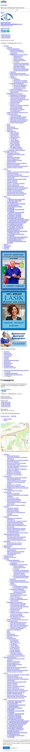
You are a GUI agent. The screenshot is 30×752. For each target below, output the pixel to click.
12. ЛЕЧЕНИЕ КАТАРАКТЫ (15, 224)
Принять (6, 747)
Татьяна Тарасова (15, 144)
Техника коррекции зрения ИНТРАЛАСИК (14, 161)
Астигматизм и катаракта (14, 499)
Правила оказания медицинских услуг (17, 112)
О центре (6, 46)
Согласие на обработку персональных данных (19, 87)
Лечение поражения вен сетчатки (16, 528)
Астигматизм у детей (13, 498)
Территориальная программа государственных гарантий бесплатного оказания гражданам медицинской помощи (19, 99)
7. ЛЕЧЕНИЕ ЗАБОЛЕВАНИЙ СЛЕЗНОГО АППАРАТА (15, 213)
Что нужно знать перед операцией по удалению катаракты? (17, 466)
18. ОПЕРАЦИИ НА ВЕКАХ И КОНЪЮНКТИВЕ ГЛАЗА (15, 239)
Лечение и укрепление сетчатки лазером (18, 172)
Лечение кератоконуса (13, 185)
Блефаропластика (8, 366)
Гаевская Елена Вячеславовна (18, 117)
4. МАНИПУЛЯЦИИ (13, 205)
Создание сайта (5, 416)
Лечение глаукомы (12, 182)
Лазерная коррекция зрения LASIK (16, 179)
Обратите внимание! (12, 515)
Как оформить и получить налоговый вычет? (17, 110)
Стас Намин (13, 138)
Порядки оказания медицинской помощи (19, 59)
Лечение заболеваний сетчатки (15, 186)
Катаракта (6, 351)
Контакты (6, 248)
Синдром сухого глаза (10, 367)
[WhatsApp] (8, 32)
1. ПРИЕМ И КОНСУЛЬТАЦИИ (16, 199)
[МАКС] (2, 32)
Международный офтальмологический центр (16, 370)
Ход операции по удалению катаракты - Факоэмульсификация (18, 461)
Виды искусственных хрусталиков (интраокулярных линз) (16, 463)
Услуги (6, 169)
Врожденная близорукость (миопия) (17, 477)
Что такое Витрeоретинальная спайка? (17, 532)
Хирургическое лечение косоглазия (16, 193)
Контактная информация (17, 83)
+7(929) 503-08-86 (5, 36)
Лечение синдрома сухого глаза (15, 195)
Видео (8, 125)
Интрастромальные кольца (14, 544)
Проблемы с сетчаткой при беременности (14, 518)
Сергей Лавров (14, 140)
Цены (5, 196)
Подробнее (14, 748)
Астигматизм (7, 356)
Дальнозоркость (8, 354)
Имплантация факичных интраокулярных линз (13, 158)
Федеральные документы (20, 80)
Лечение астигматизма (13, 493)
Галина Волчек (14, 135)
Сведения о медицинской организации (17, 52)
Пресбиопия (7, 364)
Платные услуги (14, 103)
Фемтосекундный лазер (13, 535)
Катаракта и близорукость (14, 471)
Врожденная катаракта (13, 456)
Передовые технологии (10, 151)
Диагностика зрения (12, 173)
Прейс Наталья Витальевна (17, 118)
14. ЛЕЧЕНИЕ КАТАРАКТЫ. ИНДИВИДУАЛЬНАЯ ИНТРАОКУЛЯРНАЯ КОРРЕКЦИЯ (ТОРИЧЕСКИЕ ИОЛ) (17, 230)
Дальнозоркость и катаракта (14, 490)
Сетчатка (6, 359)
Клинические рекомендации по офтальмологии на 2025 (21, 69)
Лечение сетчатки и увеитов (15, 167)
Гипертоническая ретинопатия (15, 524)
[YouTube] (5, 2)
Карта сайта (4, 5)
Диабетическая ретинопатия (14, 522)
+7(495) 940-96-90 (5, 37)
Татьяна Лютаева (15, 141)
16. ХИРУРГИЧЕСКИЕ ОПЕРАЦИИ (17, 237)
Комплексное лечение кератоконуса (17, 163)
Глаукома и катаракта (13, 509)
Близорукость (7, 353)
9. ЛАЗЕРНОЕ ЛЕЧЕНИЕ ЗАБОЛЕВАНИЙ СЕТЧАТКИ (15, 217)
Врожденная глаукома (13, 511)
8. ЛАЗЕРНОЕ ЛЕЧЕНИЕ (14, 215)
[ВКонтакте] (3, 2)
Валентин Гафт (14, 134)
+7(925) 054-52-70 (5, 406)
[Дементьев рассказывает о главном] (15, 271)
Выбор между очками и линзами (16, 486)
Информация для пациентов (14, 93)
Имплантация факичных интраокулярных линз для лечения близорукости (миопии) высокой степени (16, 481)
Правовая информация (13, 48)
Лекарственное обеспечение (18, 73)
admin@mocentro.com (6, 398)
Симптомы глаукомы (12, 508)
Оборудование (11, 127)
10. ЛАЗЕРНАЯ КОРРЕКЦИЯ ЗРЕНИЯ (18, 219)
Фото (8, 124)
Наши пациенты (11, 131)
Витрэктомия (10, 527)
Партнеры (10, 130)
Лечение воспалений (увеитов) (15, 192)
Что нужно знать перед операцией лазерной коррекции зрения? (16, 537)
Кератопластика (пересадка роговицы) (17, 166)
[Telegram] (1, 2)
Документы (13, 77)
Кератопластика (8, 363)
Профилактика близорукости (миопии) (17, 487)
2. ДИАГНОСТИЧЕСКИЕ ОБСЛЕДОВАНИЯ (14, 201)
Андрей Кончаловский (16, 148)
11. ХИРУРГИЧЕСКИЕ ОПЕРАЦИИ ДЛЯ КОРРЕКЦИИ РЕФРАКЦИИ (17, 221)
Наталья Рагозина (15, 137)
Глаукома (6, 357)
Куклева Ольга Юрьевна (17, 122)
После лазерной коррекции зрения (16, 540)
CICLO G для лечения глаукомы (16, 183)
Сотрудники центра (12, 114)
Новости (6, 244)
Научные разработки (12, 128)
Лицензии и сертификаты (14, 629)
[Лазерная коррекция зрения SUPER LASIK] (15, 311)
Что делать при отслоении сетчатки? (17, 521)
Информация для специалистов (18, 54)
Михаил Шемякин (15, 145)
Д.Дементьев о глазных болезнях (16, 150)
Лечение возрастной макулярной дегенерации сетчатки (16, 530)
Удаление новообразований (14, 190)
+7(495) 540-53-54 (5, 34)
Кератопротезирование (13, 164)
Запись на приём (5, 28)
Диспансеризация (15, 102)
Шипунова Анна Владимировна (19, 119)
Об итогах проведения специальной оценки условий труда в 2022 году (18, 595)
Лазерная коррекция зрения (11, 360)
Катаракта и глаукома (13, 470)
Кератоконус (7, 361)
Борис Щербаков (14, 143)
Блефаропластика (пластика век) (16, 189)
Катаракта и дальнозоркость (14, 474)
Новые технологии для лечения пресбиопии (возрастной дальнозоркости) (15, 553)
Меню (2, 12)
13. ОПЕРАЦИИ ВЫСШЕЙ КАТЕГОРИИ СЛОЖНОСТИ (15, 226)
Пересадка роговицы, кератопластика (17, 187)
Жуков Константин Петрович (18, 121)
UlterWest (13, 416)
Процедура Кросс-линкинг (14, 542)
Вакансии (13, 72)
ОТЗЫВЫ (6, 247)
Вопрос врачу (7, 245)
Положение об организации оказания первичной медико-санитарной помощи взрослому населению (21, 65)
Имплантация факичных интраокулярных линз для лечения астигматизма (16, 502)
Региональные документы (20, 82)
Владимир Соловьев (15, 147)
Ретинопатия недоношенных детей (16, 525)
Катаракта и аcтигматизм (14, 473)
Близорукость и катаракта (14, 485)
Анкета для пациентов (16, 89)
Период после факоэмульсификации (17, 469)
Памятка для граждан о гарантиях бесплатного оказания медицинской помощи (19, 107)
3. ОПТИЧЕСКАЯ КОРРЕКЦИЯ (16, 203)
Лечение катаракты (12, 180)
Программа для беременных (14, 174)
